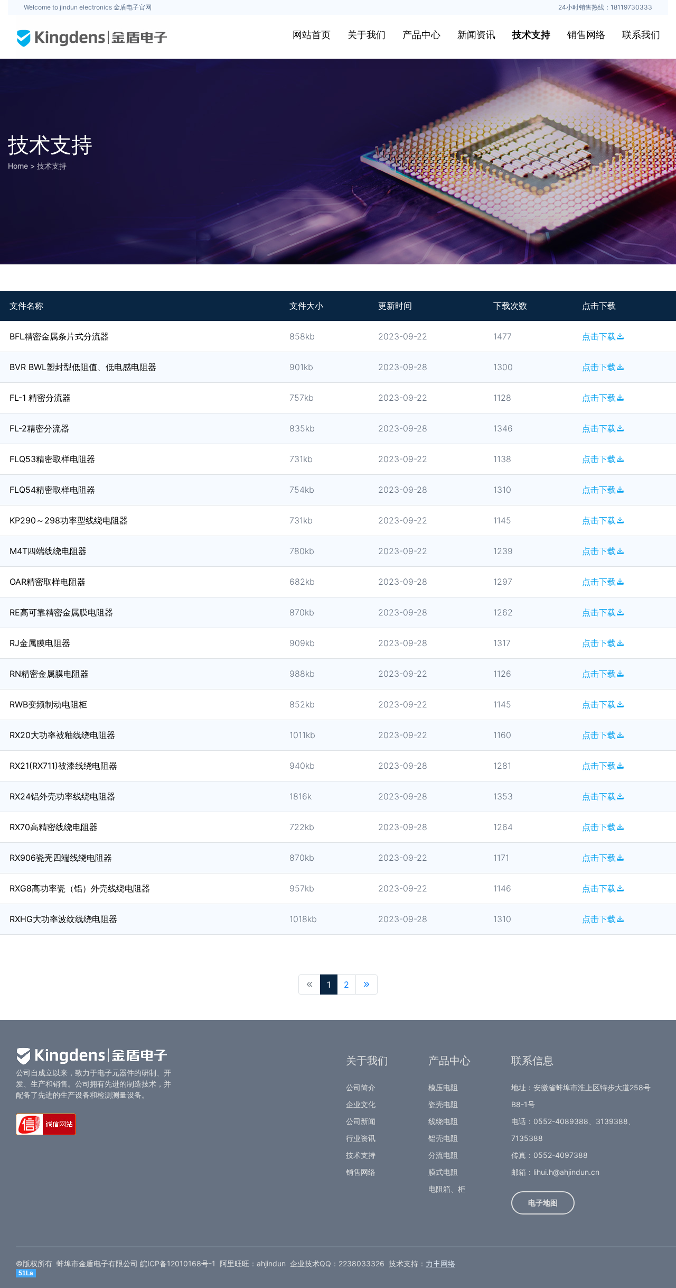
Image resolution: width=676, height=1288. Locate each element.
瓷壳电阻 (443, 1104)
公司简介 (360, 1087)
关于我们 (367, 34)
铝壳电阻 (443, 1138)
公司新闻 (360, 1121)
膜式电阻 (443, 1171)
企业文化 (360, 1104)
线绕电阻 (443, 1121)
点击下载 (599, 336)
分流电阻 (443, 1155)
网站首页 (312, 34)
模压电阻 (443, 1087)
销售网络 (586, 34)
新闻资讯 (476, 34)
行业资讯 (360, 1138)
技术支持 (531, 34)
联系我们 (641, 34)
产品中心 (421, 34)
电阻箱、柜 (446, 1188)
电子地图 (543, 1202)
